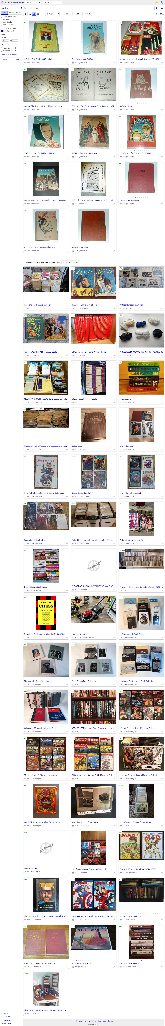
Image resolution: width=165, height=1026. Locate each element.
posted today (7, 22)
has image (6, 19)
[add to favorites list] (25, 62)
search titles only (9, 17)
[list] (25, 14)
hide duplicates (8, 25)
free (4, 37)
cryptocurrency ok (9, 48)
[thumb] (30, 14)
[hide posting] (66, 62)
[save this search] (162, 8)
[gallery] (34, 14)
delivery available (9, 51)
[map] (38, 14)
